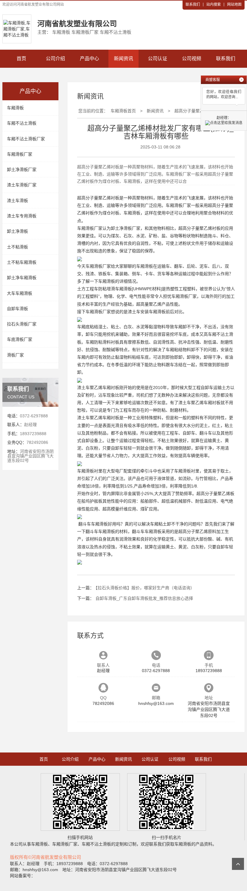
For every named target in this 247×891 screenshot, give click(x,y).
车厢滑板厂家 (19, 154)
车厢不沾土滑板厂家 (26, 138)
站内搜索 (213, 4)
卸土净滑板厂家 (21, 169)
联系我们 (193, 4)
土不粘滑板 (17, 247)
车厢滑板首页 (123, 110)
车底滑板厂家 (19, 339)
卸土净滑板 (17, 231)
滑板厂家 (15, 355)
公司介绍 (55, 58)
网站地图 (234, 4)
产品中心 (89, 58)
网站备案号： (22, 875)
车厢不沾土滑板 (21, 123)
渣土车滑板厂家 (21, 184)
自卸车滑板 (17, 308)
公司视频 (191, 58)
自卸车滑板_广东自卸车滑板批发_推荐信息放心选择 (144, 598)
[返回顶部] (238, 864)
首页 (21, 58)
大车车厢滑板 (19, 293)
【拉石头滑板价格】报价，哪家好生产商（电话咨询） (145, 587)
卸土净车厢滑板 (21, 277)
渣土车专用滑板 (21, 215)
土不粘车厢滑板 (21, 262)
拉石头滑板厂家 (21, 324)
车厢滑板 (15, 107)
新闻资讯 (123, 58)
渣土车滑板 (17, 200)
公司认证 (157, 58)
